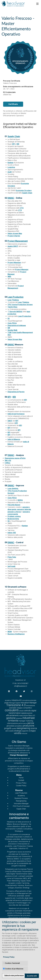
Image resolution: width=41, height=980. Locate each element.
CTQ (22, 208)
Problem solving (14, 516)
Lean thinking (13, 489)
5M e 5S (8, 461)
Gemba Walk (12, 330)
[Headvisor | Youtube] (21, 696)
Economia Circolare (24, 191)
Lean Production (15, 297)
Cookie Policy (21, 786)
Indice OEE (12, 533)
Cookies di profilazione (14, 969)
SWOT (10, 421)
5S (9, 319)
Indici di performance (16, 414)
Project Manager (14, 263)
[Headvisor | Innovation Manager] (20, 665)
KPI (13, 144)
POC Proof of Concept (21, 806)
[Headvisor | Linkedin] (9, 691)
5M (9, 328)
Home (21, 778)
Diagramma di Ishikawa (17, 326)
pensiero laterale (24, 509)
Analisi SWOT (13, 246)
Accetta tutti (32, 976)
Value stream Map (15, 234)
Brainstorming (13, 519)
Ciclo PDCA (12, 323)
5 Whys (7, 463)
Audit (10, 172)
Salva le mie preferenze (14, 976)
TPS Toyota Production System (20, 305)
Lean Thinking (13, 300)
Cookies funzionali (12, 963)
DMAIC (11, 198)
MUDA (20, 500)
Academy (21, 796)
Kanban (10, 163)
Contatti (21, 780)
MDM (10, 632)
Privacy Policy (21, 783)
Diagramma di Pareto (16, 392)
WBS (9, 277)
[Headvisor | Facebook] (16, 691)
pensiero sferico (14, 512)
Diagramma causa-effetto (15, 458)
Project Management (18, 241)
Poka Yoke (12, 557)
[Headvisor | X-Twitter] (24, 691)
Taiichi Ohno (12, 307)
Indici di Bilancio (14, 439)
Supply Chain (14, 136)
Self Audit (11, 566)
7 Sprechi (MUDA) (15, 312)
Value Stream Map (15, 339)
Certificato (13, 104)
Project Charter (14, 236)
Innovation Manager (21, 804)
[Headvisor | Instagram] (32, 691)
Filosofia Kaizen (14, 505)
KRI (18, 144)
